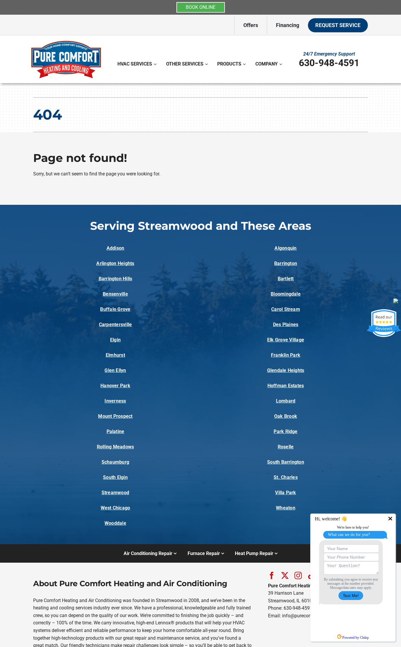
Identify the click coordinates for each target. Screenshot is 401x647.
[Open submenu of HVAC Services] (156, 64)
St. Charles (286, 477)
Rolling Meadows (115, 447)
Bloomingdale (286, 294)
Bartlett (286, 278)
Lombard (286, 401)
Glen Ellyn (115, 370)
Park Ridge (285, 431)
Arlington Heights (115, 263)
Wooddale (115, 523)
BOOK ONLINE (200, 7)
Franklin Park (285, 355)
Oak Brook (285, 416)
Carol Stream (285, 309)
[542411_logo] (66, 40)
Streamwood (115, 492)
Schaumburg (115, 462)
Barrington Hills (115, 278)
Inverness (115, 401)
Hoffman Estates (285, 385)
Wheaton (285, 508)
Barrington (285, 263)
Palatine (115, 431)
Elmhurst (115, 355)
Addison (115, 248)
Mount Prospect (115, 416)
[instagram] (298, 575)
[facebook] (271, 575)
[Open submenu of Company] (281, 64)
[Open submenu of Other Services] (207, 64)
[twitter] (285, 575)
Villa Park (285, 492)
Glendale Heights (285, 370)
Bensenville (115, 294)
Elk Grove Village (285, 340)
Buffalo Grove (115, 309)
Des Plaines (286, 324)
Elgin (115, 340)
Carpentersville (115, 324)
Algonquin (285, 248)
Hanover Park (115, 385)
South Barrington (285, 462)
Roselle (286, 447)
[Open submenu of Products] (245, 64)
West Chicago (115, 508)
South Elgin (115, 477)
